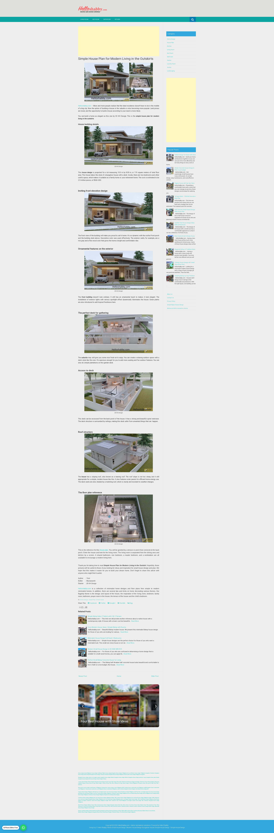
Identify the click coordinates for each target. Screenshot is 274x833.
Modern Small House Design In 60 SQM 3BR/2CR (105, 649)
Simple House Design (178, 827)
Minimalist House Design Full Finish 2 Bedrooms (104, 638)
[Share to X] (84, 607)
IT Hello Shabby (101, 827)
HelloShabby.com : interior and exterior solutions (134, 825)
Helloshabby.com (84, 106)
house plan (103, 550)
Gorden (169, 67)
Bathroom (107, 19)
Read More (135, 621)
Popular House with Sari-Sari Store (184, 183)
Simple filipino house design (175, 305)
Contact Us (170, 297)
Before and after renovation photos (177, 308)
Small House (100, 600)
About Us (169, 294)
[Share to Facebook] (86, 607)
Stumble (122, 603)
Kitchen (117, 19)
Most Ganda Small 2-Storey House (185, 236)
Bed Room (96, 19)
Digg (131, 603)
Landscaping (171, 71)
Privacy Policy (171, 301)
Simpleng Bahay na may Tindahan (185, 276)
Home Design (84, 600)
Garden (169, 60)
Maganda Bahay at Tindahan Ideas (185, 249)
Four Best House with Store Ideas (104, 721)
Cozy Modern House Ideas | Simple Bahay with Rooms (107, 627)
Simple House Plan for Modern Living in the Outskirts (115, 59)
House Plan (92, 600)
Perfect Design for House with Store (185, 155)
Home (119, 676)
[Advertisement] (118, 41)
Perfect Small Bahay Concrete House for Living (104, 660)
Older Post (155, 676)
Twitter (103, 603)
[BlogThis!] (82, 607)
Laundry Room (171, 64)
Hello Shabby (164, 825)
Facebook (93, 603)
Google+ (112, 603)
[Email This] (80, 607)
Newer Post (83, 676)
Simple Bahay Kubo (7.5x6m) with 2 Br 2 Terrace (104, 616)
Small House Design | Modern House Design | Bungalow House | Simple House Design (141, 827)
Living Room (84, 19)
